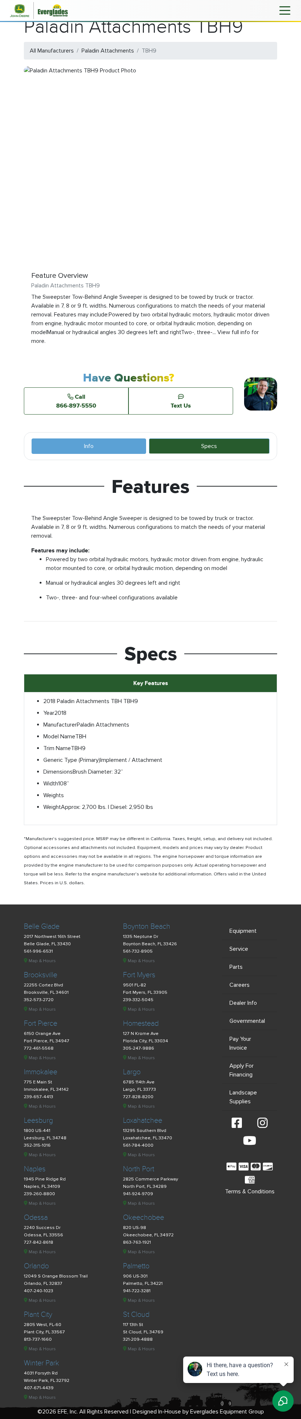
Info (89, 446)
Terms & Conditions (250, 1191)
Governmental (247, 1021)
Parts (236, 967)
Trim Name (57, 748)
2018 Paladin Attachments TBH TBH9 (90, 701)
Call (76, 401)
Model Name (59, 736)
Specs (209, 446)
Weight (52, 807)
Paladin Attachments (107, 50)
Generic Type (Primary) (71, 760)
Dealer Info (243, 1003)
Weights (53, 795)
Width (50, 783)
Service (238, 949)
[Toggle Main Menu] (285, 9)
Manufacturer (60, 724)
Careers (239, 985)
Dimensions (58, 771)
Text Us (181, 405)
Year (48, 713)
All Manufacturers (52, 50)
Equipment (243, 931)
